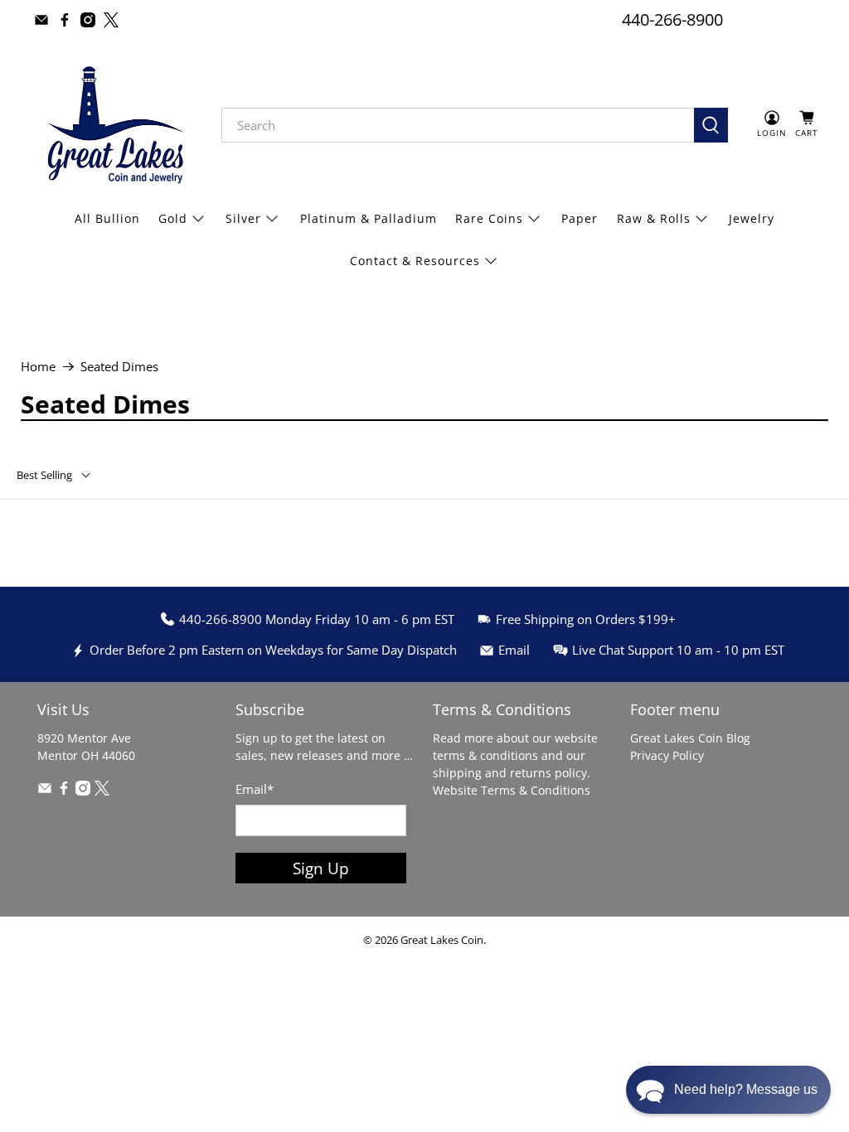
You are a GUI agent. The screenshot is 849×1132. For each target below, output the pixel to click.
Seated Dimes (119, 366)
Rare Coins (489, 218)
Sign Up (321, 868)
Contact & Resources (415, 260)
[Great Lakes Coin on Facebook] (64, 19)
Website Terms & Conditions (511, 790)
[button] (728, 1090)
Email (254, 789)
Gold (172, 218)
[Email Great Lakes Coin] (41, 19)
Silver (243, 218)
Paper (579, 218)
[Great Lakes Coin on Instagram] (87, 19)
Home (38, 366)
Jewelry (751, 218)
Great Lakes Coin (441, 940)
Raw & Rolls (654, 218)
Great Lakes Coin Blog (690, 738)
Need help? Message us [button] (745, 1089)
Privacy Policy (667, 755)
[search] (458, 125)
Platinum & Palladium (368, 218)
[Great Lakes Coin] (113, 125)
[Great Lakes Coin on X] (111, 19)
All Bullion (107, 218)
